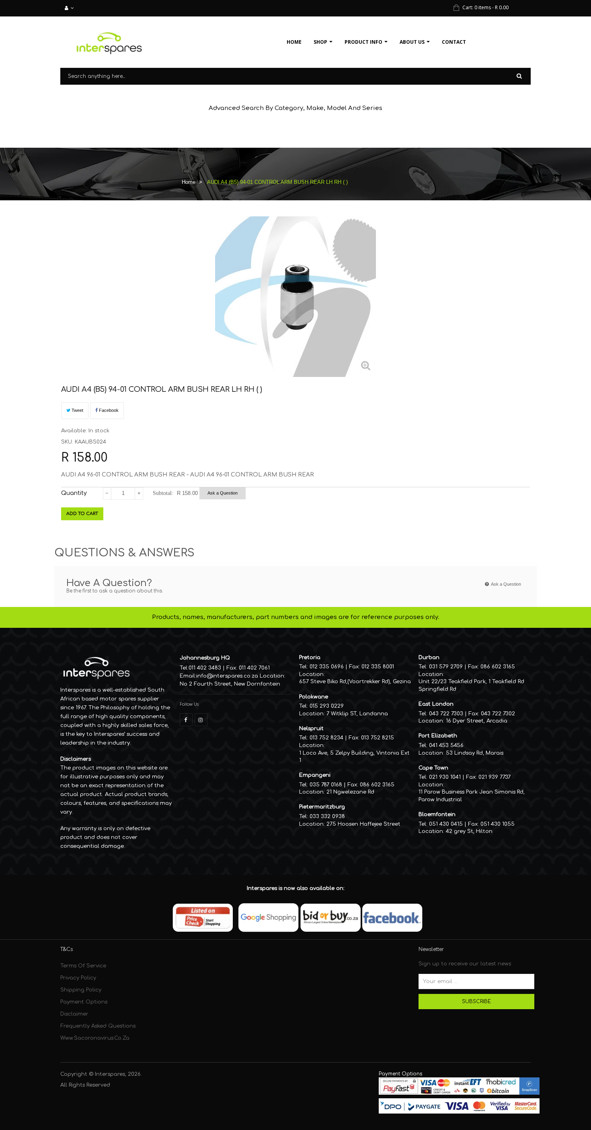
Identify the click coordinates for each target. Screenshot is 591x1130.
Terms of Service (83, 966)
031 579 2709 (446, 667)
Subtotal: (163, 493)
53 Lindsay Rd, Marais (474, 753)
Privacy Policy (78, 978)
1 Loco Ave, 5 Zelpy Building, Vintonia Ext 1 (354, 757)
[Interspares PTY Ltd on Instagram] (201, 719)
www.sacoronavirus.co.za (94, 1038)
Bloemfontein (437, 814)
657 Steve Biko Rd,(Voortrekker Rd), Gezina (355, 681)
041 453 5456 (446, 745)
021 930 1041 (445, 777)
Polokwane (313, 697)
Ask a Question (222, 493)
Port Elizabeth (438, 736)
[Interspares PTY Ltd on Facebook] (186, 719)
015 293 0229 (327, 706)
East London (436, 704)
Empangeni (314, 775)
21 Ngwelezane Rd (350, 792)
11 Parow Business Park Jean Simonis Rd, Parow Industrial (472, 795)
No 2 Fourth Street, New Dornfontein (230, 684)
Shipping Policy (80, 990)
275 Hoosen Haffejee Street (363, 824)
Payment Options (83, 1002)
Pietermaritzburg (322, 807)
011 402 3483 (205, 668)
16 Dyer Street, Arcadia (476, 721)
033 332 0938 (327, 816)
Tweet (76, 410)
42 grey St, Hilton (469, 831)
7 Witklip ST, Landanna (357, 714)
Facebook (108, 410)
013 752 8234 (326, 738)
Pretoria (309, 657)
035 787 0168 (326, 785)
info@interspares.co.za (227, 676)
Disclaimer (74, 1014)
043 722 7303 (446, 714)
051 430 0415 (446, 824)
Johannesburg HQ (205, 658)
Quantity (74, 493)
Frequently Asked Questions (97, 1026)
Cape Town (433, 768)
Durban (429, 657)
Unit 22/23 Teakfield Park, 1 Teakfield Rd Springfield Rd (471, 685)
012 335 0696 (327, 667)
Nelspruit (311, 728)
